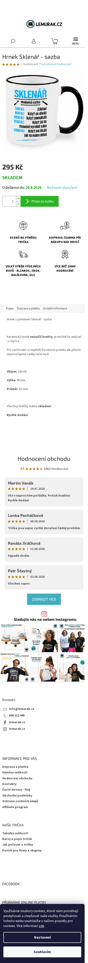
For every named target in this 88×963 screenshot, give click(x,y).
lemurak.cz (17, 722)
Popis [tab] (10, 308)
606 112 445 (17, 715)
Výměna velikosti (15, 772)
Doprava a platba (15, 767)
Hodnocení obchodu (44, 458)
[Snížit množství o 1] (18, 204)
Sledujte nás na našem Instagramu (45, 619)
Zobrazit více (44, 599)
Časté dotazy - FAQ (16, 789)
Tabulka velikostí (15, 833)
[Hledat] (13, 41)
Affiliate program (15, 807)
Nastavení (42, 937)
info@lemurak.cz (21, 709)
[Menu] (75, 41)
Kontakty (9, 784)
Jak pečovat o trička (17, 845)
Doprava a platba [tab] (28, 308)
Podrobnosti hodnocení (55, 64)
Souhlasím (42, 951)
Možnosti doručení (62, 187)
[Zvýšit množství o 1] (18, 198)
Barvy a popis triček (17, 839)
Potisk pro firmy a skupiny (22, 851)
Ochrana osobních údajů (20, 801)
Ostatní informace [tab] (55, 308)
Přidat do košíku (42, 201)
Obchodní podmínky (17, 795)
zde (41, 925)
